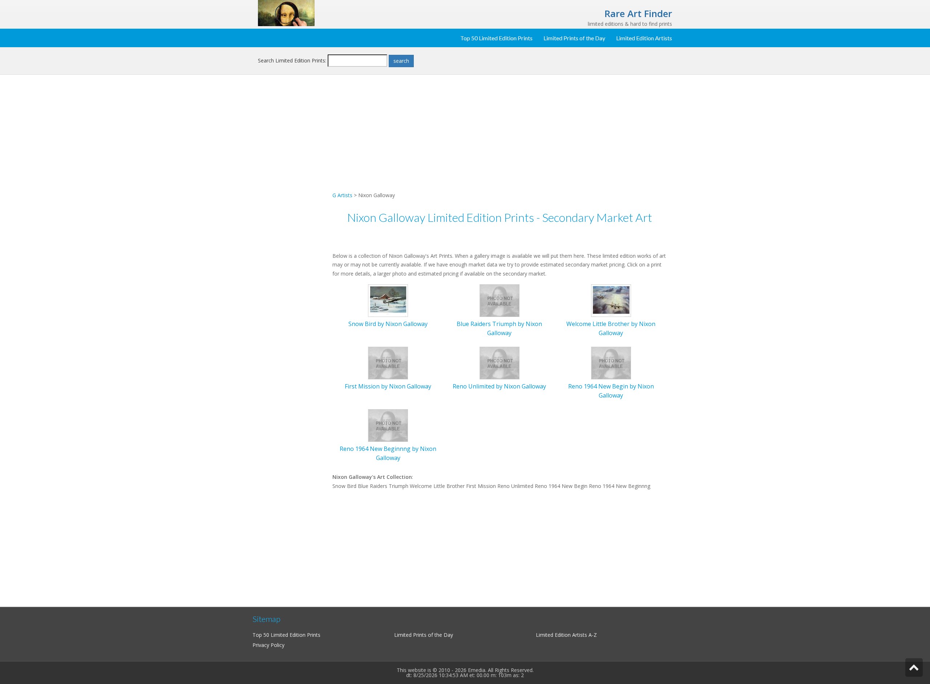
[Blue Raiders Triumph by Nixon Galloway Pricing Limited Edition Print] (499, 300)
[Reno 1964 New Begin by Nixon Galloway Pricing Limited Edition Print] (611, 362)
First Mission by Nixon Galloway (388, 386)
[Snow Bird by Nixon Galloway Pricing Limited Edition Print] (388, 300)
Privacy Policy (268, 645)
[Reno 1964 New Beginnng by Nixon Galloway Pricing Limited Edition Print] (388, 425)
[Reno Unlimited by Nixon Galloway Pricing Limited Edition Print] (499, 362)
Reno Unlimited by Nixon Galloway (499, 386)
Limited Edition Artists (644, 37)
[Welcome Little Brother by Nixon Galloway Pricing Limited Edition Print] (611, 300)
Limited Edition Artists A (564, 634)
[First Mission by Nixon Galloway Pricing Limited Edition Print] (388, 362)
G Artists (342, 195)
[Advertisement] (292, 198)
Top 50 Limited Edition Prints (496, 37)
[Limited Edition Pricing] (286, 12)
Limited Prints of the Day (574, 37)
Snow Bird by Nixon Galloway (388, 324)
